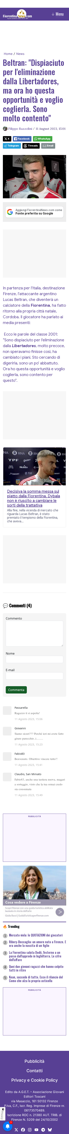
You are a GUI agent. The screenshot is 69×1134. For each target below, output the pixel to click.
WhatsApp (44, 138)
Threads (33, 145)
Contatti (34, 1070)
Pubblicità (34, 1061)
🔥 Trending (11, 926)
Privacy (2, 1115)
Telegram (13, 145)
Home (8, 54)
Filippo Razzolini (20, 129)
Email (50, 145)
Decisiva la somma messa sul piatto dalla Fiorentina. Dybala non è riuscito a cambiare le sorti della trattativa (33, 498)
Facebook (24, 138)
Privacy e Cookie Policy (34, 1080)
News (20, 54)
